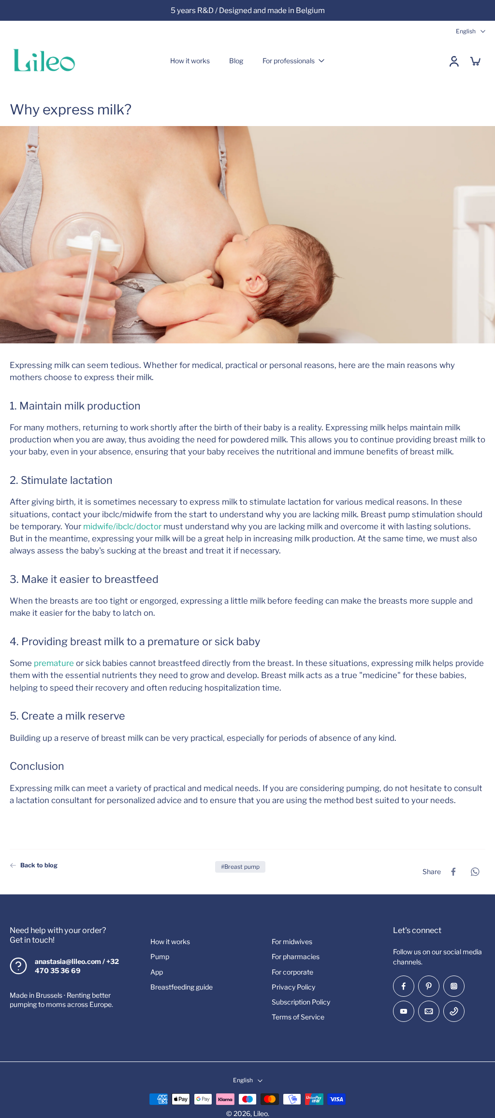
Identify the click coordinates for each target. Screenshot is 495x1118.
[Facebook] (403, 986)
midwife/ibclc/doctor (122, 526)
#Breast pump (240, 866)
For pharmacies (296, 956)
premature (54, 663)
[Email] (428, 1011)
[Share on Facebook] (453, 871)
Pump (159, 956)
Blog (236, 61)
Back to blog (39, 865)
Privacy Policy (293, 987)
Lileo (260, 1113)
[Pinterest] (428, 986)
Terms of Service (298, 1017)
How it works (190, 61)
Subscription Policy (301, 1002)
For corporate (292, 972)
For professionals (288, 61)
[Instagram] (454, 986)
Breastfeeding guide (181, 987)
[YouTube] (403, 1011)
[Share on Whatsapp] (474, 871)
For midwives (292, 941)
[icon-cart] (474, 61)
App (156, 972)
